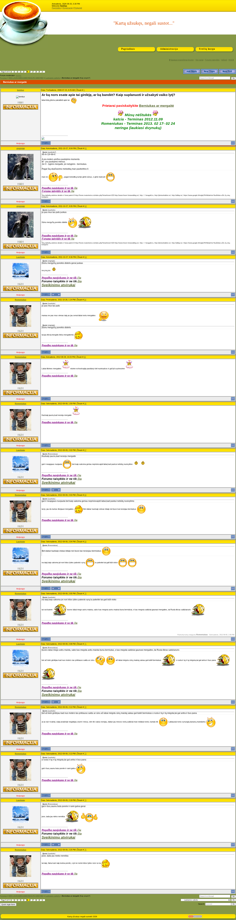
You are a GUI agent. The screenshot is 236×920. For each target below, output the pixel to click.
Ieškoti (224, 60)
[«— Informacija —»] (20, 107)
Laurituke (20, 257)
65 (85, 357)
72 (85, 707)
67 (85, 450)
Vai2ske (18, 75)
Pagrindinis (56, 8)
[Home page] (56, 294)
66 (85, 404)
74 (85, 800)
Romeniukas (20, 300)
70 (85, 594)
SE (20, 184)
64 (85, 300)
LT (21, 284)
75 (85, 850)
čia (75, 188)
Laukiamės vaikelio (52, 78)
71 (85, 644)
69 (85, 542)
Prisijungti (78, 8)
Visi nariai (199, 60)
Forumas (3, 78)
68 (85, 495)
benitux (20, 90)
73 (85, 754)
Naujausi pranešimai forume (182, 60)
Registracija (67, 8)
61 (86, 148)
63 (86, 257)
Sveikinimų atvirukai (58, 285)
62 (86, 206)
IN (20, 102)
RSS (230, 60)
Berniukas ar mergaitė (70, 78)
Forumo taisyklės (212, 60)
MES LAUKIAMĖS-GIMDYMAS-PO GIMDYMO (26, 78)
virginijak (20, 148)
